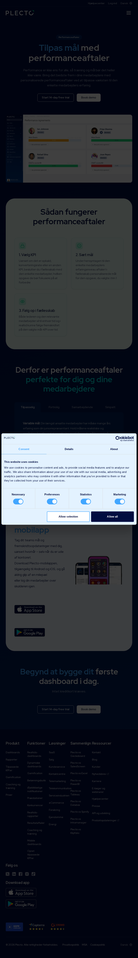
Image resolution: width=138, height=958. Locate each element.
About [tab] (114, 449)
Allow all (112, 516)
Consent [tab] (24, 449)
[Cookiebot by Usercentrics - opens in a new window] (118, 438)
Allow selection (68, 516)
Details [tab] (69, 449)
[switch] (52, 501)
